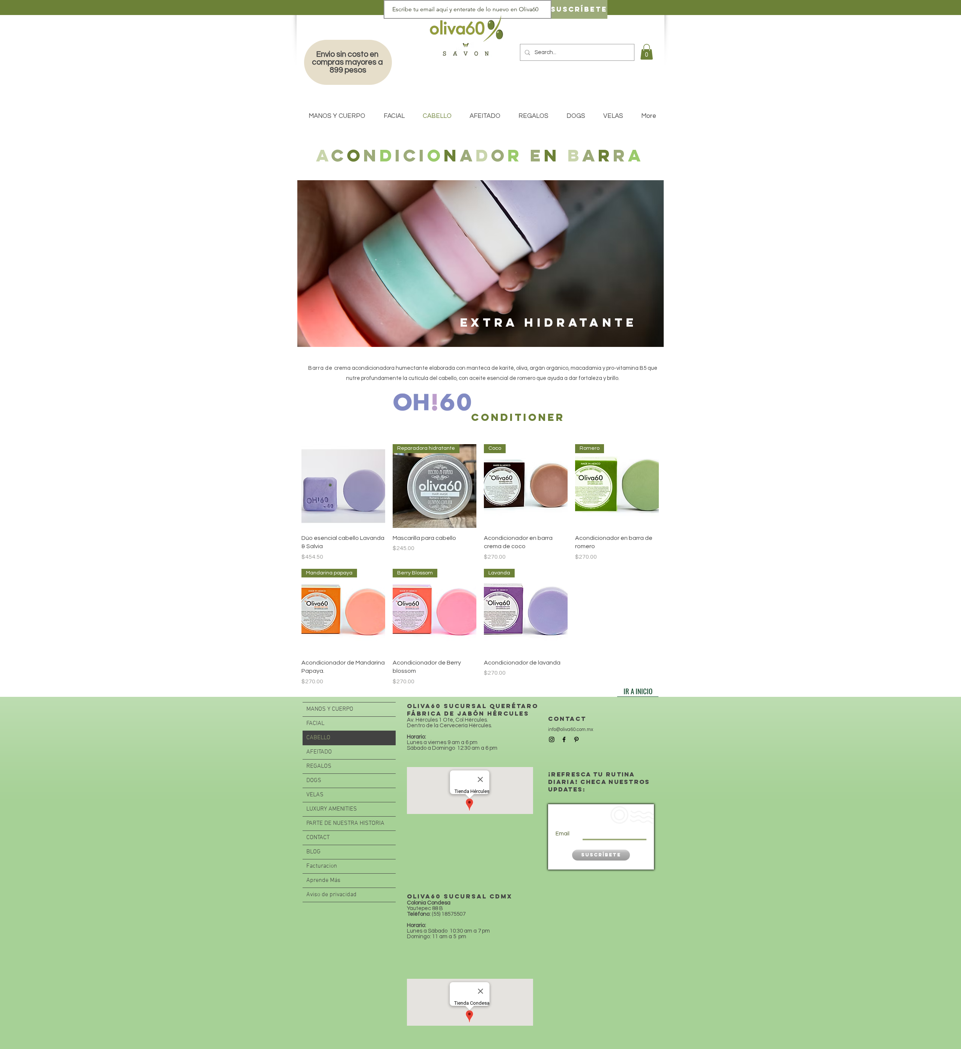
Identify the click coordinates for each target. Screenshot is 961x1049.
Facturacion (321, 866)
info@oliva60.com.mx (570, 729)
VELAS (315, 795)
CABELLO (318, 738)
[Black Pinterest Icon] (576, 739)
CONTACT (318, 837)
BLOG (313, 852)
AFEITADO (319, 752)
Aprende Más (323, 880)
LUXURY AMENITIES (331, 809)
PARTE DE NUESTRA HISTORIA (345, 823)
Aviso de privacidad (331, 894)
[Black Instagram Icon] (551, 739)
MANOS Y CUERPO (329, 709)
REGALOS (318, 766)
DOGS (313, 780)
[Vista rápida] (343, 486)
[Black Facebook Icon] (564, 739)
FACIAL (315, 723)
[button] (646, 52)
